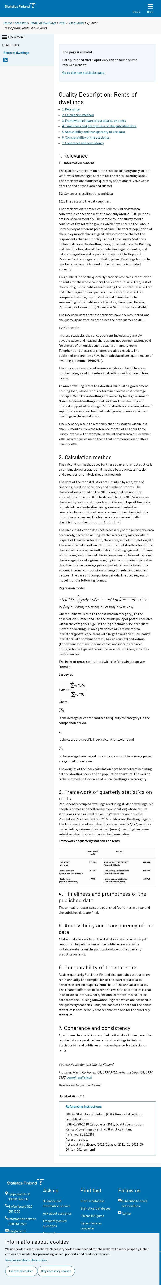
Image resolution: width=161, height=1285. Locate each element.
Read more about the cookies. (26, 1260)
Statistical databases (95, 1208)
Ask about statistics (57, 1213)
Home (7, 23)
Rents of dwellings (43, 23)
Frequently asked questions (55, 1223)
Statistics (21, 23)
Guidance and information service (56, 1203)
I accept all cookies (21, 1271)
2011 (62, 23)
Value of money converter (91, 1225)
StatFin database (92, 1201)
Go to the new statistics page (83, 72)
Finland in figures (92, 1216)
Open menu (16, 37)
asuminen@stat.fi (79, 1077)
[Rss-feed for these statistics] (5, 61)
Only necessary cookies (56, 1271)
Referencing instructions (83, 1106)
